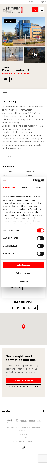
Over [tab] (38, 187)
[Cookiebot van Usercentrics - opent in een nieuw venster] (33, 180)
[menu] (41, 9)
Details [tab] (24, 187)
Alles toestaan (23, 265)
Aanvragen (14, 288)
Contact (23, 434)
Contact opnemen (23, 380)
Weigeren (23, 281)
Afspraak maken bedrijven (23, 387)
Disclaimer (23, 431)
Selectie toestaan (23, 273)
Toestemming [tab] (9, 187)
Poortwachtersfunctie (23, 441)
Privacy (23, 438)
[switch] (40, 238)
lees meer (10, 157)
